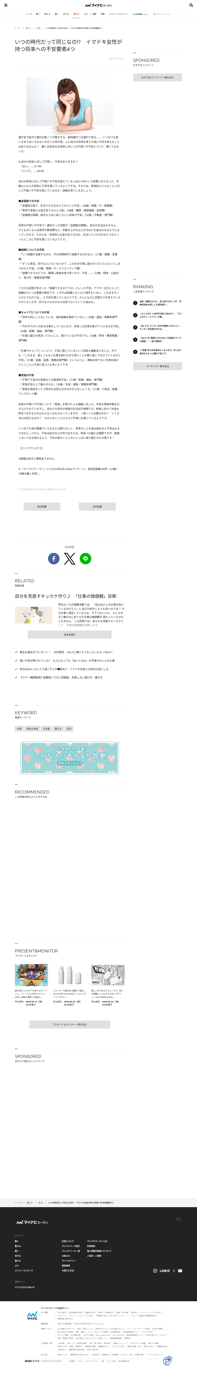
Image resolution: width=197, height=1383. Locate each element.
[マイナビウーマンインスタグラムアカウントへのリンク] (155, 1271)
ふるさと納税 (88, 1335)
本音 (19, 728)
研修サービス (63, 1355)
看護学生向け (90, 1312)
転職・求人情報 (122, 1312)
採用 (102, 1361)
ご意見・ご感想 (94, 1255)
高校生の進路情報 (64, 1324)
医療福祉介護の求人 (65, 1319)
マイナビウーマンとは (97, 1241)
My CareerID (118, 1335)
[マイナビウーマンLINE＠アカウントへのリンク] (165, 1270)
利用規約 (91, 1246)
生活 (38, 28)
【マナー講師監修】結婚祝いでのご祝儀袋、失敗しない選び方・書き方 (61, 677)
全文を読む (69, 634)
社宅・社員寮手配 (136, 1355)
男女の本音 (32, 728)
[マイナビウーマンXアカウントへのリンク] (174, 1270)
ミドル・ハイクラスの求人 (151, 1312)
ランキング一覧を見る (157, 366)
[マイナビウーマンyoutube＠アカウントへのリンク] (180, 1271)
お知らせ (66, 1255)
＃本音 (46, 728)
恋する (66, 13)
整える (47, 13)
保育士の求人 (149, 1346)
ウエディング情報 (101, 1332)
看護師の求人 (103, 1346)
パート (71, 1316)
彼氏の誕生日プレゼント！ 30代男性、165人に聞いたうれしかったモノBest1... (66, 652)
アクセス (80, 1361)
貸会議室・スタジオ (119, 1355)
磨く (57, 13)
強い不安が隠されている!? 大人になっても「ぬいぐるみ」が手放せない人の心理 (67, 660)
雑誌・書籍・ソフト (83, 1332)
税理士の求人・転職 (65, 1346)
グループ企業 (111, 1361)
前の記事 (42, 506)
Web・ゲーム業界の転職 (76, 1343)
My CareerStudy (103, 1335)
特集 (103, 13)
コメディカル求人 (118, 1346)
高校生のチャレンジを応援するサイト (110, 1329)
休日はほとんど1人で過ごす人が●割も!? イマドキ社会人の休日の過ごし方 (64, 669)
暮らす (77, 13)
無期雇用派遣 (162, 1346)
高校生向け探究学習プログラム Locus (89, 1324)
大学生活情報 (157, 1329)
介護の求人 (62, 1350)
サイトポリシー (69, 1260)
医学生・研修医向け (106, 1312)
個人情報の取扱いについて (99, 1251)
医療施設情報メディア (135, 1335)
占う (86, 13)
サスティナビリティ (92, 1361)
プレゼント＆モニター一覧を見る (69, 1024)
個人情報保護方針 (124, 1361)
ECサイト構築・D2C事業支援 (69, 1335)
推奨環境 (66, 1265)
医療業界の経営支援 (76, 1350)
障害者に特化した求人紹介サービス (110, 1316)
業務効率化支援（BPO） (80, 1355)
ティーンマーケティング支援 (138, 1329)
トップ (29, 13)
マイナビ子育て (147, 1332)
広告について (68, 1241)
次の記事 (97, 506)
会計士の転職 (153, 1343)
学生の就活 (62, 1312)
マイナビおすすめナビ (25, 1287)
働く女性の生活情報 (65, 1332)
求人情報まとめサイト (66, 1329)
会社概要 (72, 1361)
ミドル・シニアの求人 (85, 1316)
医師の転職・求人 (134, 1346)
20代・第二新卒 (95, 1343)
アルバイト (62, 1316)
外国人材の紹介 (93, 1350)
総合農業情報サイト (131, 1332)
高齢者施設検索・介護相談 (120, 1338)
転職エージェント (120, 1343)
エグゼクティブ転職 (137, 1343)
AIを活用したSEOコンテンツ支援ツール (91, 1338)
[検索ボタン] (191, 5)
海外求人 (134, 1312)
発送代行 (95, 1355)
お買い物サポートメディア (156, 1335)
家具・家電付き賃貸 (65, 1338)
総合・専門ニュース (85, 1329)
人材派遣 (61, 1343)
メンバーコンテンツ (118, 13)
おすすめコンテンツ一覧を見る (157, 77)
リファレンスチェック (154, 1355)
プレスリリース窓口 (71, 1246)
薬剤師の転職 (90, 1346)
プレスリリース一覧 (71, 1251)
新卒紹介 (107, 1343)
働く (38, 13)
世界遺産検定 (115, 1332)
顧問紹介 (79, 1346)
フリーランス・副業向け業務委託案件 (141, 1316)
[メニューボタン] (6, 5)
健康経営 (105, 1355)
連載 (94, 13)
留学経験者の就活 (76, 1312)
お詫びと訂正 (68, 1270)
